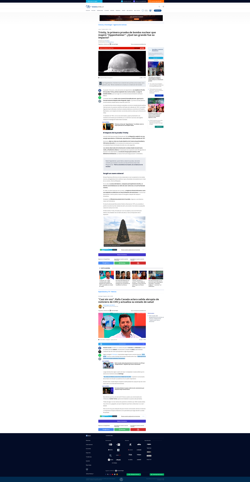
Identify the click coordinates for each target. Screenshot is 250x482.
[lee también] (108, 126)
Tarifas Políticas (89, 473)
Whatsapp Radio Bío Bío (158, 474)
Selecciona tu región (92, 1)
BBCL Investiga (130, 10)
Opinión (123, 10)
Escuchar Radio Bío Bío (156, 1)
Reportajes (88, 465)
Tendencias (118, 10)
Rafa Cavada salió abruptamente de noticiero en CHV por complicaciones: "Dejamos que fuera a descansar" (130, 363)
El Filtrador (114, 354)
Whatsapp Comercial (134, 474)
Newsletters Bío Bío (127, 1)
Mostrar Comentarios (122, 254)
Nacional (93, 10)
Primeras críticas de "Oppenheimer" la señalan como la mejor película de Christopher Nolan (129, 124)
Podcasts (88, 10)
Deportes (112, 10)
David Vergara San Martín (109, 305)
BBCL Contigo (137, 10)
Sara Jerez (107, 41)
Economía (107, 10)
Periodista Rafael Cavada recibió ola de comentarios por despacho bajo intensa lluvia (129, 388)
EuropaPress (111, 42)
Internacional (100, 10)
